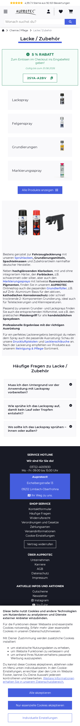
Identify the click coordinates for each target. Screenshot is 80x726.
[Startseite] (3, 30)
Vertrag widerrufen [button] (40, 544)
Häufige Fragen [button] (40, 513)
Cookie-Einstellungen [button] (40, 535)
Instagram (42, 600)
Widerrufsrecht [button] (40, 518)
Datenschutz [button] (40, 573)
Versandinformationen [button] (40, 531)
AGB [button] (40, 569)
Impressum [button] (40, 578)
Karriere (40, 564)
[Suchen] (70, 22)
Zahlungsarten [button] (40, 527)
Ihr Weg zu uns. (41, 495)
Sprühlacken (24, 258)
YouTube (42, 605)
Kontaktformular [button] (40, 509)
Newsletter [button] (40, 596)
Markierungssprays (16, 281)
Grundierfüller (57, 288)
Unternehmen (40, 560)
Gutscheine (40, 591)
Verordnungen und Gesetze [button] (40, 522)
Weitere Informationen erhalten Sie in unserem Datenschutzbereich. (38, 680)
